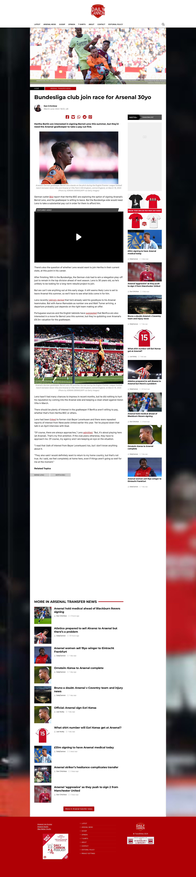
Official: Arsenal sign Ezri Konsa (75, 707)
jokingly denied (56, 300)
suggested (91, 313)
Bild (51, 196)
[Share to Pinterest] (90, 117)
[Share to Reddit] (85, 117)
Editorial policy (115, 24)
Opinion (71, 24)
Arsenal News (49, 24)
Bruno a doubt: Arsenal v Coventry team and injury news (144, 317)
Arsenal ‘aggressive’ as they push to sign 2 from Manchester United (144, 284)
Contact (101, 24)
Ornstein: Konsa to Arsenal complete (78, 668)
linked (53, 419)
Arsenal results (42, 827)
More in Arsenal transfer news (65, 602)
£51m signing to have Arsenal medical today (84, 747)
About (91, 24)
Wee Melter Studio (44, 829)
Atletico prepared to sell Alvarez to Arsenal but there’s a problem (144, 382)
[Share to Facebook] (67, 117)
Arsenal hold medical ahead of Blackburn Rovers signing (142, 415)
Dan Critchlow (50, 106)
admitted (88, 432)
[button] (163, 24)
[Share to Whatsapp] (79, 117)
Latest (37, 24)
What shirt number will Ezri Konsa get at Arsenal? (87, 727)
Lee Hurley (60, 712)
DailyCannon (61, 635)
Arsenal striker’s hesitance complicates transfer (86, 767)
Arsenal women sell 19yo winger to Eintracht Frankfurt (144, 480)
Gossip (62, 24)
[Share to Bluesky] (73, 117)
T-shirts (82, 24)
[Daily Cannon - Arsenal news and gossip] (98, 11)
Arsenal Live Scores (44, 824)
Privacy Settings (88, 853)
